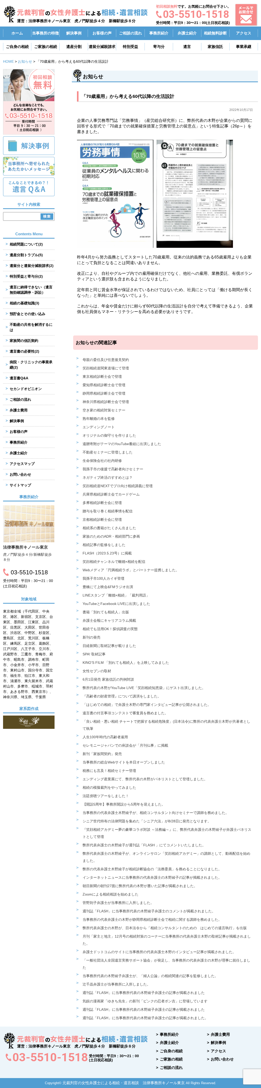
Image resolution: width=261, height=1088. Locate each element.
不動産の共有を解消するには (31, 327)
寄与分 (159, 46)
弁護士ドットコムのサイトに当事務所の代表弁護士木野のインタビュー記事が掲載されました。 (159, 952)
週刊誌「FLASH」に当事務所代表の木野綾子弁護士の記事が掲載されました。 (145, 1018)
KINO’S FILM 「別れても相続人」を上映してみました (126, 662)
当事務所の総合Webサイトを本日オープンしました (124, 762)
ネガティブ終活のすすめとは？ (108, 477)
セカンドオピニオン (26, 389)
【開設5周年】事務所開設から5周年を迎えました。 (124, 804)
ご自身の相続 (17, 46)
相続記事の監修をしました (104, 545)
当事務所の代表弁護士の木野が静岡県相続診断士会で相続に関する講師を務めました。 (152, 919)
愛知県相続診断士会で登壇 (104, 385)
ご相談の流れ (130, 33)
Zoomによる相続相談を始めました (110, 894)
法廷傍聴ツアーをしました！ (106, 796)
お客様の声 (102, 33)
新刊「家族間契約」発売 (102, 754)
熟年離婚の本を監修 (99, 419)
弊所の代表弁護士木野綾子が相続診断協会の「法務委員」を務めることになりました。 (152, 869)
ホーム (17, 33)
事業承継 (243, 46)
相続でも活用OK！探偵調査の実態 (110, 629)
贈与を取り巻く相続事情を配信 (108, 511)
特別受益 (130, 46)
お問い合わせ (20, 474)
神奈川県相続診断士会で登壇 (106, 402)
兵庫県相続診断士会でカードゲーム (111, 494)
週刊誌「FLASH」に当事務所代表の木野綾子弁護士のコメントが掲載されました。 (149, 911)
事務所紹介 (158, 33)
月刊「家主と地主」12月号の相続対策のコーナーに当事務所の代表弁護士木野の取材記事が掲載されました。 (167, 939)
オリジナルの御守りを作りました (109, 435)
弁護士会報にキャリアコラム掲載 (109, 620)
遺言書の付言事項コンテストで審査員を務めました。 (125, 713)
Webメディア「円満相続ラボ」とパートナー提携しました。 (131, 570)
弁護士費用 (19, 410)
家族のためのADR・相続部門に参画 (111, 536)
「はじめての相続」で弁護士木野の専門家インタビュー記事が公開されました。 (147, 705)
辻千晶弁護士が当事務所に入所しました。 (116, 984)
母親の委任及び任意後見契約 (106, 360)
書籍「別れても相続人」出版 (106, 612)
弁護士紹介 (187, 33)
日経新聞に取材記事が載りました (109, 646)
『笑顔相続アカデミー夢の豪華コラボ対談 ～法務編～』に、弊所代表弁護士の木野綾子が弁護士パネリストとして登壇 (167, 833)
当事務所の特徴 (45, 33)
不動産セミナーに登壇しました (108, 452)
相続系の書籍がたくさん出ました (109, 528)
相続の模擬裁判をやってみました (109, 787)
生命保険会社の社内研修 (102, 461)
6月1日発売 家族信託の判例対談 (108, 679)
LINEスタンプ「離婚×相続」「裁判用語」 (116, 595)
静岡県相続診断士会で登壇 (104, 393)
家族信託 (215, 46)
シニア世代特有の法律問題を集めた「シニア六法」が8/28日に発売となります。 (147, 821)
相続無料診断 (215, 33)
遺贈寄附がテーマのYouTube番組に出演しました (122, 444)
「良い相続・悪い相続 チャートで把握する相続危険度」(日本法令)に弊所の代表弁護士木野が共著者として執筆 (166, 725)
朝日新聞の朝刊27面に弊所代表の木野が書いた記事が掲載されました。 (140, 886)
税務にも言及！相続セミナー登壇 (109, 771)
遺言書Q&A (19, 378)
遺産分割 (74, 46)
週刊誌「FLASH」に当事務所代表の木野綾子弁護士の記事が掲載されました (144, 993)
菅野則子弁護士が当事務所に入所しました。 (118, 903)
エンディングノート (99, 427)
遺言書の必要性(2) (24, 351)
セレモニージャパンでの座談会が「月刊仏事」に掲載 (125, 745)
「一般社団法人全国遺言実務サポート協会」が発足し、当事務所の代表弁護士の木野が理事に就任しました (166, 963)
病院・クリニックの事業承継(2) (31, 364)
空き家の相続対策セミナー (104, 410)
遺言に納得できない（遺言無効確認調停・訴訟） (31, 289)
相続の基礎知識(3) (24, 303)
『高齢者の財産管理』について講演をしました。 (122, 696)
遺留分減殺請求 (102, 46)
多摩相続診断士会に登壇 (102, 503)
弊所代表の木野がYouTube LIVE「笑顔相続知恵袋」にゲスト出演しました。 (144, 688)
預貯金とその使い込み (27, 314)
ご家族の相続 (45, 46)
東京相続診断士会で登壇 (102, 376)
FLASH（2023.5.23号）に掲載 (107, 553)
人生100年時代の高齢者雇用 (105, 737)
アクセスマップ (22, 464)
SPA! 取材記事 (94, 654)
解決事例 (74, 33)
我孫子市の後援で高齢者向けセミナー (113, 469)
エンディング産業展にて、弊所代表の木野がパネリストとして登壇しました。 (145, 779)
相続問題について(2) (26, 244)
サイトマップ (20, 485)
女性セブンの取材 (97, 671)
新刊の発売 (91, 637)
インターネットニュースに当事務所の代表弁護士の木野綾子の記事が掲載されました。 (152, 877)
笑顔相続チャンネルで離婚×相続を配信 (114, 562)
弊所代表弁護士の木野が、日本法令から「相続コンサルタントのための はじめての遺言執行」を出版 (165, 928)
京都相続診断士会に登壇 (102, 519)
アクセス (243, 33)
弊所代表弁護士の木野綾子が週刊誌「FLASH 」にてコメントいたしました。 (144, 845)
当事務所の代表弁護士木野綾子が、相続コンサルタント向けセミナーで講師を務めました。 (156, 813)
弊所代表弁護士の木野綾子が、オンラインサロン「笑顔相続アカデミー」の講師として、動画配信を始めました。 (166, 857)
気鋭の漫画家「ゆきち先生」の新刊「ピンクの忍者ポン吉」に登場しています (145, 1001)
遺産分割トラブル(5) (26, 255)
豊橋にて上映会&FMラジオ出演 (108, 587)
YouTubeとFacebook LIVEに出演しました (116, 604)
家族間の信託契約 (24, 341)
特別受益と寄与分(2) (26, 276)
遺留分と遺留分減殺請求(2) (32, 266)
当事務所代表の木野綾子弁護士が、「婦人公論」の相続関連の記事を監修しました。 (150, 976)
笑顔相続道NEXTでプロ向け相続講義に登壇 (118, 486)
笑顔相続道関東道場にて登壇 (106, 368)
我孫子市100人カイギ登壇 (103, 578)
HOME (8, 61)
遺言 (187, 46)
